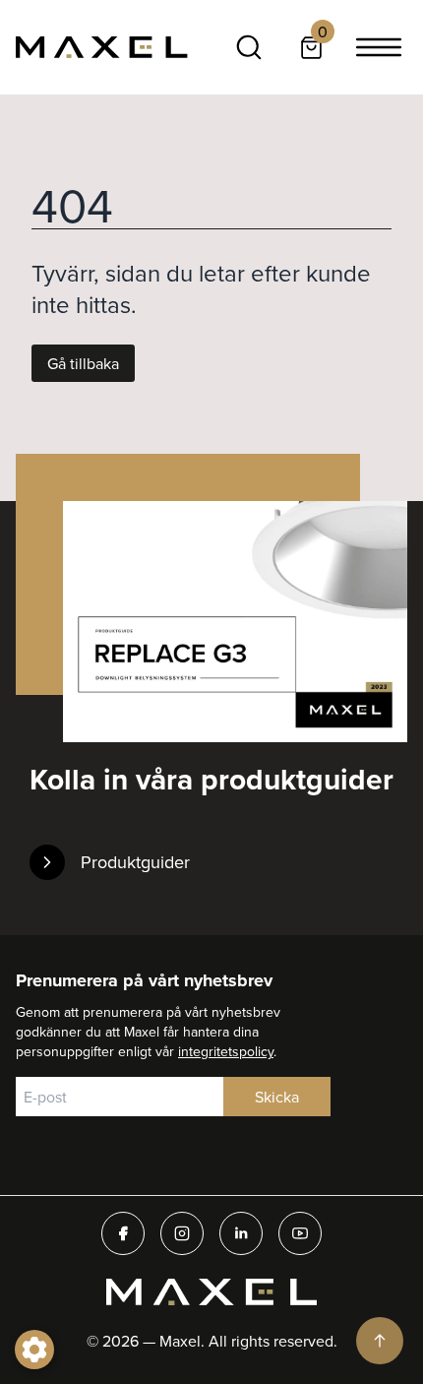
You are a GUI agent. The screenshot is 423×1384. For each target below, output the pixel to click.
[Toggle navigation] (378, 47)
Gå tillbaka (83, 363)
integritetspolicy (225, 1051)
